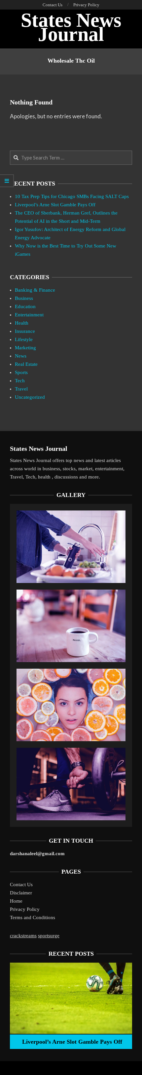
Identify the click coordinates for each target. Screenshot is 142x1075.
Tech (20, 380)
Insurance (25, 331)
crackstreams (23, 935)
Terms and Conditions (32, 917)
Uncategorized (30, 397)
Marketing (25, 347)
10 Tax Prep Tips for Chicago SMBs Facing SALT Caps (72, 196)
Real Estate (26, 364)
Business (24, 298)
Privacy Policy (25, 909)
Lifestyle (24, 339)
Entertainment (29, 314)
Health (21, 323)
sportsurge (48, 935)
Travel (21, 389)
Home (16, 901)
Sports (21, 372)
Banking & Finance (35, 290)
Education (25, 306)
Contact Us (21, 884)
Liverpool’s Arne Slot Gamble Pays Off (55, 204)
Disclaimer (21, 892)
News (20, 356)
